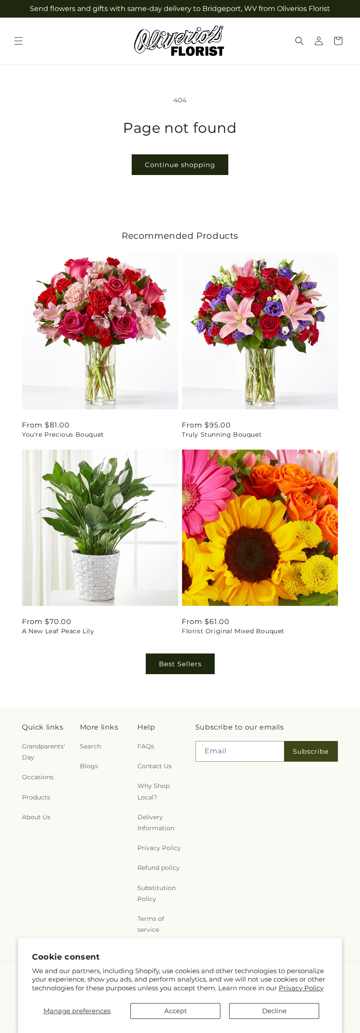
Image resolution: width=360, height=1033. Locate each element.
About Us (36, 817)
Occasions (38, 777)
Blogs (89, 766)
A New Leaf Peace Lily (58, 631)
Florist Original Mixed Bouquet (233, 631)
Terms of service (150, 924)
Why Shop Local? (153, 791)
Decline (274, 1011)
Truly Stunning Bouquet (222, 434)
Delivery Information (155, 822)
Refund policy (158, 868)
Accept (175, 1011)
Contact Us (154, 766)
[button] (18, 41)
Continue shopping (180, 165)
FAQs (145, 746)
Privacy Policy (301, 988)
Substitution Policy (156, 893)
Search (90, 746)
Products (36, 797)
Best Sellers (180, 664)
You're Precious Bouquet (63, 434)
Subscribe (311, 751)
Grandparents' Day (43, 751)
